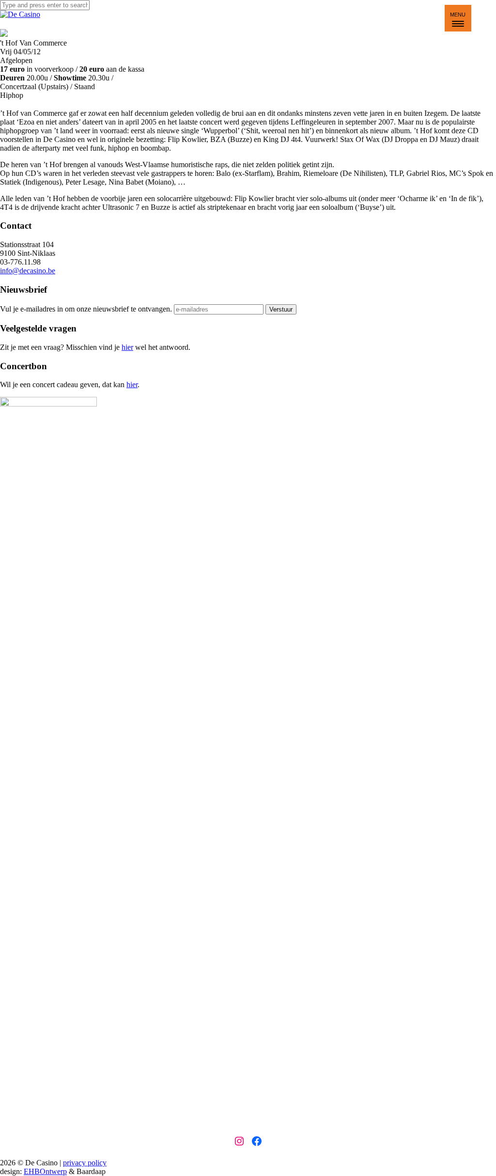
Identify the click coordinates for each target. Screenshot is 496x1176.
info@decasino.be (27, 271)
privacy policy (85, 1163)
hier (127, 347)
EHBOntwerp (45, 1171)
